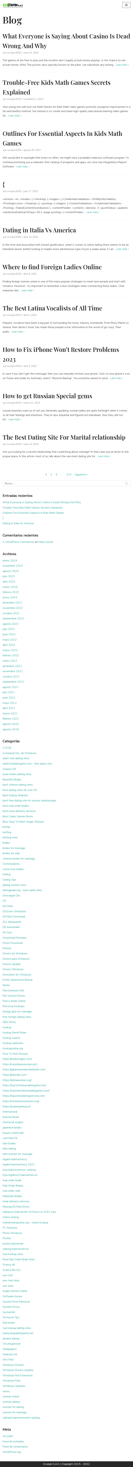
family (6, 985)
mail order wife (11, 1191)
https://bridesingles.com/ (17, 1059)
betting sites (10, 837)
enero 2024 (10, 560)
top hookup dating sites (17, 1328)
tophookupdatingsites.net (18, 1333)
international (10, 1112)
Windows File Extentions (18, 1375)
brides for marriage (14, 848)
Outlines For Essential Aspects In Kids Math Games (33, 513)
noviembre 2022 (13, 608)
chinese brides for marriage (19, 859)
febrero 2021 (11, 719)
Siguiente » (81, 474)
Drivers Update (12, 964)
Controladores (11, 864)
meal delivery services (16, 1201)
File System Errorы (14, 996)
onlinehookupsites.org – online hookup (25, 1222)
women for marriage (15, 1412)
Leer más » (122, 65)
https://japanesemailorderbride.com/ (24, 1069)
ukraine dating (11, 1338)
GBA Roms (9, 1022)
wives (6, 1391)
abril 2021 (9, 708)
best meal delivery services (19, 811)
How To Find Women (15, 1054)
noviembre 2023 (13, 566)
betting (7, 832)
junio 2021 (9, 698)
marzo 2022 (10, 650)
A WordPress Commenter (18, 542)
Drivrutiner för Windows (17, 975)
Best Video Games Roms (18, 816)
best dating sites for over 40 (20, 790)
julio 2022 (9, 629)
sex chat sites (11, 1280)
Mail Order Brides (13, 1186)
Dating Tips (9, 880)
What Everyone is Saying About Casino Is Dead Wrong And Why (42, 502)
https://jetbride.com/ (14, 1075)
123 (68, 474)
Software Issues (12, 1296)
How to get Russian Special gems (47, 396)
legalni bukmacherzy (15, 1159)
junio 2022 (9, 634)
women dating (11, 1402)
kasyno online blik (13, 1133)
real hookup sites (13, 1254)
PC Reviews (10, 1228)
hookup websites (13, 1043)
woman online (11, 1396)
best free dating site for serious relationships (29, 800)
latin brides (9, 1143)
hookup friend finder (14, 1032)
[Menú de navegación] (126, 5)
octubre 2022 (11, 613)
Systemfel (9, 1312)
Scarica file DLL (12, 1270)
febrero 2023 (11, 592)
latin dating (9, 1149)
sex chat (8, 1275)
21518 (7, 748)
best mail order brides (16, 806)
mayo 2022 (10, 640)
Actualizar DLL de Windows (19, 753)
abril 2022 (9, 645)
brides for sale (11, 853)
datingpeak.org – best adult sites (22, 890)
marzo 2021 (10, 713)
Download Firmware (15, 938)
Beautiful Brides (12, 779)
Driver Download (13, 943)
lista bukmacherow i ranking (19, 1170)
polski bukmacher (13, 1243)
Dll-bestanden (11, 927)
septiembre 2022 (13, 618)
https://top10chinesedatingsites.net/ (24, 1085)
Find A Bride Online (14, 1001)
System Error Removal (16, 1302)
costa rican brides (13, 869)
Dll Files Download (14, 916)
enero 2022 (10, 661)
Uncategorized (11, 1344)
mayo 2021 (10, 703)
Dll (4, 901)
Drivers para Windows (16, 959)
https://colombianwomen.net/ (20, 1064)
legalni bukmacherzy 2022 (19, 1164)
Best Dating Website (15, 795)
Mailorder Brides (12, 1196)
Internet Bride (11, 1117)
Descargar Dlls (11, 895)
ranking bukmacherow (16, 1249)
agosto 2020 (11, 724)
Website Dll (10, 1354)
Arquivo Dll (9, 769)
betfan (6, 827)
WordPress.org (12, 1452)
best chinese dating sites (18, 785)
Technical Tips (11, 1317)
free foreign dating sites (17, 1017)
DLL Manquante (12, 922)
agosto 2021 (11, 687)
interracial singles (13, 1122)
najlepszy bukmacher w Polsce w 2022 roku (29, 1212)
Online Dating (11, 1217)
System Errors (11, 1307)
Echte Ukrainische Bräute (18, 980)
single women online (15, 1291)
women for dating (13, 1407)
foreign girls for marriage (17, 1011)
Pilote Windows (12, 1233)
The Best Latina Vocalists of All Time (52, 308)
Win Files (8, 1360)
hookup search (11, 1038)
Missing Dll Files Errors (16, 1207)
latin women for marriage (17, 1154)
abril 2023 (9, 582)
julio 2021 (9, 692)
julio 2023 (9, 576)
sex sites (8, 1286)
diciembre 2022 (12, 603)
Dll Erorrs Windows (14, 911)
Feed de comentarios (15, 1447)
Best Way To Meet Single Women (23, 822)
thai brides (9, 1323)
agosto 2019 (11, 729)
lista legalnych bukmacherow (20, 1175)
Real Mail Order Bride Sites (19, 1259)
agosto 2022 (11, 624)
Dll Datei (8, 906)
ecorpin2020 (14, 52)
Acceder (8, 1436)
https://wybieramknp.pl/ (17, 1106)
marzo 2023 (10, 587)
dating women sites (14, 885)
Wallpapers (10, 1349)
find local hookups (13, 1006)
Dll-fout (7, 932)
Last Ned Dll (10, 1138)
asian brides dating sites (17, 774)
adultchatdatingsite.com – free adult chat (27, 764)
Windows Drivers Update (18, 1370)
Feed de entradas (13, 1441)
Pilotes (7, 1238)
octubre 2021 (11, 677)
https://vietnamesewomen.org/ (21, 1101)
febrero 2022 (11, 655)
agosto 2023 (11, 571)
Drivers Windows (13, 969)
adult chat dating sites (16, 758)
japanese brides (12, 1127)
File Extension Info (13, 990)
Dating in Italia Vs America (39, 230)
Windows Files (12, 1381)
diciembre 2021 (12, 666)
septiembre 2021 (13, 682)
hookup (7, 1027)
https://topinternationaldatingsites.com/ (26, 1091)
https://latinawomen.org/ (17, 1080)
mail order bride (12, 1180)
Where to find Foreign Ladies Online (52, 267)
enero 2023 (10, 597)
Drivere (7, 948)
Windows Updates (14, 1386)
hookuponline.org (13, 1048)
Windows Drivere (13, 1365)
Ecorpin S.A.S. (51, 1464)
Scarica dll (9, 1265)
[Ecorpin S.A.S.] (13, 5)
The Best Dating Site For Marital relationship (64, 437)
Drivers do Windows (15, 953)
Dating (6, 874)
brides (6, 843)
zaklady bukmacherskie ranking (21, 1418)
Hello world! (45, 542)
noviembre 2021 (13, 671)
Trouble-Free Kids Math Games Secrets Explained (32, 508)
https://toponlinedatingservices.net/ (24, 1096)
